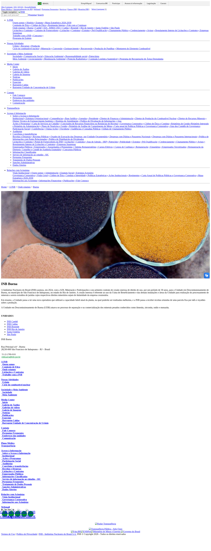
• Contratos (75, 30)
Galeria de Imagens (21, 74)
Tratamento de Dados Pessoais (26, 160)
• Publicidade (125, 142)
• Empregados (39, 147)
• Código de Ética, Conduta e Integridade (67, 175)
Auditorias (17, 131)
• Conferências (37, 129)
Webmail (37, 9)
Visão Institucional (21, 173)
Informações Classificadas (24, 152)
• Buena (29, 28)
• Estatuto (38, 22)
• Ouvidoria (64, 129)
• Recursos (24, 46)
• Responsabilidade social (75, 56)
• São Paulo (114, 28)
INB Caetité (12, 321)
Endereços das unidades (23, 100)
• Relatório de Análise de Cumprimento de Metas (90, 126)
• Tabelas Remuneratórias (84, 147)
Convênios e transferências (25, 134)
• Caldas (65, 28)
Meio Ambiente (20, 59)
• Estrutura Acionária (83, 173)
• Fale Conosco (82, 180)
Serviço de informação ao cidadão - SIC (31, 155)
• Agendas (82, 118)
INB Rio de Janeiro (16, 329)
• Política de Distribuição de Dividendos (66, 139)
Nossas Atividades (15, 43)
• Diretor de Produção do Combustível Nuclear (155, 118)
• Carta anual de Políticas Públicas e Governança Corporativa (140, 126)
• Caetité (38, 28)
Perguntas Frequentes (50, 9)
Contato (10, 92)
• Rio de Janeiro (86, 28)
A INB (10, 20)
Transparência (13, 108)
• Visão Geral (42, 175)
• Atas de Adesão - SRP (96, 142)
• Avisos (149, 30)
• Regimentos (133, 175)
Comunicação (19, 103)
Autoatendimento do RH (22, 9)
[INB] (22, 12)
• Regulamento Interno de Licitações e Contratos (176, 30)
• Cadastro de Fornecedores (45, 30)
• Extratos (85, 30)
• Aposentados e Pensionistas (59, 147)
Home (4, 187)
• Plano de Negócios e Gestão (53, 126)
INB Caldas (12, 324)
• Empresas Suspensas (66, 144)
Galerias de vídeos (21, 72)
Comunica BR (102, 3)
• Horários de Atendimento (66, 121)
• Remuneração (141, 147)
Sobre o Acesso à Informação (26, 116)
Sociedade (17, 56)
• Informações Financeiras (49, 180)
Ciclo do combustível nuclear (26, 48)
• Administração (51, 173)
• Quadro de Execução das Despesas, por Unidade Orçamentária (78, 136)
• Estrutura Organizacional (36, 118)
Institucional (18, 118)
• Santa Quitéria (101, 28)
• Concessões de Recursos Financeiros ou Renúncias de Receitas (89, 123)
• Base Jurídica (70, 118)
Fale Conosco (19, 95)
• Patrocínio (112, 142)
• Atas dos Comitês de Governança (184, 126)
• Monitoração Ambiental (54, 59)
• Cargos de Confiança (123, 147)
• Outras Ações (51, 129)
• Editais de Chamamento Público (116, 129)
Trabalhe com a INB (22, 35)
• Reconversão (86, 48)
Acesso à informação (133, 3)
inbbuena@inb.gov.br (11, 357)
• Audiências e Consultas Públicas (85, 129)
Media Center (13, 64)
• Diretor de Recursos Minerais (191, 118)
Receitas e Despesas (22, 136)
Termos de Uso (8, 534)
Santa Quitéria (13, 332)
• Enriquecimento (71, 48)
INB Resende (13, 326)
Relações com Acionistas (18, 170)
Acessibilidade (30, 7)
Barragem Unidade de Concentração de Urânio (34, 87)
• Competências (56, 118)
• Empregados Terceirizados (173, 147)
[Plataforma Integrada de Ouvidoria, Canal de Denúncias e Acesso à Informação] (76, 531)
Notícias (16, 77)
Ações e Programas (21, 123)
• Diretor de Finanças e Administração (116, 118)
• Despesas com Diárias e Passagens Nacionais (129, 136)
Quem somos (19, 22)
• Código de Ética (38, 25)
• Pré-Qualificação (98, 30)
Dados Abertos (19, 165)
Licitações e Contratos (23, 30)
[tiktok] (30, 514)
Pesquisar (32, 15)
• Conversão (56, 48)
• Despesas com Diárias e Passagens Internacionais (174, 136)
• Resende (74, 28)
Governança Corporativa (24, 175)
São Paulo (11, 334)
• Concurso (37, 35)
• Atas (118, 121)
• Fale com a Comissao (76, 25)
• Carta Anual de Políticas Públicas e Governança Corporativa (168, 175)
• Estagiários (154, 147)
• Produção (35, 46)
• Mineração (45, 48)
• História (29, 22)
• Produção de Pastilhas (103, 48)
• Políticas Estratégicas (96, 175)
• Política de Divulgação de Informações (97, 121)
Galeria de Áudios (21, 69)
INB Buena (6, 339)
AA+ (15, 7)
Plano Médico (6, 9)
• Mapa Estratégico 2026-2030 (57, 22)
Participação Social (21, 129)
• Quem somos (36, 173)
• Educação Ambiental (53, 56)
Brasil (46, 3)
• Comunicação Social (33, 56)
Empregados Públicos (22, 147)
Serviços (63, 9)
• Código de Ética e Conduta (156, 123)
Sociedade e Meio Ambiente (19, 54)
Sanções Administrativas (24, 162)
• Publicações (68, 180)
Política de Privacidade (27, 534)
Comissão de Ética (21, 25)
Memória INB (83, 9)
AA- (21, 7)
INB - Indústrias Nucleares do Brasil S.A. (58, 534)
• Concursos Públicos (71, 149)
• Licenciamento (34, 59)
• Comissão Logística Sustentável (102, 59)
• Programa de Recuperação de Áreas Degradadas (140, 59)
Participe (116, 3)
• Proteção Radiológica (76, 59)
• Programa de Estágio (28, 36)
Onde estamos (19, 28)
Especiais (17, 82)
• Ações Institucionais (117, 175)
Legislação (151, 3)
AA (19, 7)
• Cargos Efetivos (105, 147)
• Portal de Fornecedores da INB (48, 142)
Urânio (16, 46)
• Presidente (93, 118)
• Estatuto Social (66, 173)
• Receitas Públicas (40, 136)
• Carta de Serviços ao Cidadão (45, 123)
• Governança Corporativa (131, 123)
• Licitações (64, 30)
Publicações (18, 79)
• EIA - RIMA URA (51, 28)
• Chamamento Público (118, 30)
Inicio (15, 66)
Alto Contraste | (7, 7)
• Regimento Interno (56, 25)
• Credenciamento (137, 30)
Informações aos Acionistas (25, 180)
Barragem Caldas (20, 85)
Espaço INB (72, 9)
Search (40, 15)
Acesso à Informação (16, 113)
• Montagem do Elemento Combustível (132, 48)
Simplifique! (86, 3)
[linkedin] (24, 514)
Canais (163, 3)
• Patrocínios (93, 56)
